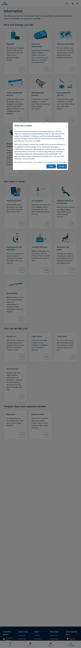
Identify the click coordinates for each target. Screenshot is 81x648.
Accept (62, 166)
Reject (51, 166)
